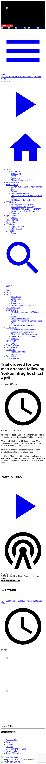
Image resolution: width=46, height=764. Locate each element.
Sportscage (16, 174)
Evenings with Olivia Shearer (23, 211)
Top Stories (16, 171)
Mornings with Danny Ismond (23, 204)
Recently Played (13, 182)
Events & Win (12, 185)
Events (14, 191)
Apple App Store (18, 226)
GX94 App (10, 224)
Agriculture (15, 178)
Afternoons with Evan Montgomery (26, 209)
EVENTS (7, 726)
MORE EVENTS (8, 732)
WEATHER (9, 590)
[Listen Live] (23, 505)
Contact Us (11, 231)
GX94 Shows (11, 202)
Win (12, 198)
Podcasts (15, 213)
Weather (14, 176)
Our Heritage (11, 222)
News (8, 169)
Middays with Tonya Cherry (22, 207)
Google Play (16, 229)
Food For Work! (12, 220)
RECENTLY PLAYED (10, 581)
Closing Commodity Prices (22, 180)
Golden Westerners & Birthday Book (26, 196)
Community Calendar (20, 193)
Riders (14, 218)
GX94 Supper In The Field (22, 200)
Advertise (15, 233)
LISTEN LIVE (7, 25)
